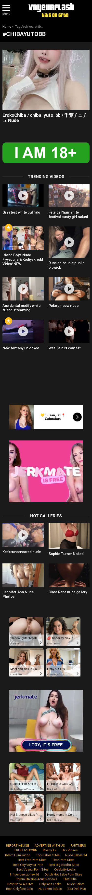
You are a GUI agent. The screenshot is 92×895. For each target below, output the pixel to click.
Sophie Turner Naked (66, 554)
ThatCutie (70, 879)
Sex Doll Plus (76, 889)
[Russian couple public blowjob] (69, 242)
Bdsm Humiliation (17, 855)
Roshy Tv (49, 850)
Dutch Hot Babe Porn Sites (63, 874)
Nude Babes (76, 884)
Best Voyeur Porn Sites (32, 869)
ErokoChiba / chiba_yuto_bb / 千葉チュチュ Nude (44, 117)
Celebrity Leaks (65, 869)
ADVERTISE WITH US (50, 845)
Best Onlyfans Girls (19, 889)
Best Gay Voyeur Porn (28, 865)
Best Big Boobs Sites (64, 865)
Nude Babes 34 (76, 855)
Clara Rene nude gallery (68, 592)
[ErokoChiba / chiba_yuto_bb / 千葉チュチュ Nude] (46, 80)
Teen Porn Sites (63, 860)
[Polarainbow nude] (69, 288)
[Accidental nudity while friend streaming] (23, 288)
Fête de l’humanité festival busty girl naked (68, 214)
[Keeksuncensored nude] (23, 534)
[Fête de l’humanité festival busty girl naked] (69, 195)
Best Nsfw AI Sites (20, 884)
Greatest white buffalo (21, 212)
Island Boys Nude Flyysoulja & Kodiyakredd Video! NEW (22, 259)
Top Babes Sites (48, 855)
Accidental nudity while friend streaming (21, 307)
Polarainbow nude (64, 305)
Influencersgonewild (24, 874)
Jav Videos (70, 850)
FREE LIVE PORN (25, 850)
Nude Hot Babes (50, 889)
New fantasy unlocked (20, 348)
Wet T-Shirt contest (65, 348)
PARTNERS (78, 845)
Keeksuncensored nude (21, 552)
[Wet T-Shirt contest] (69, 331)
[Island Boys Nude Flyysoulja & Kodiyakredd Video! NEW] (23, 238)
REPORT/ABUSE (17, 845)
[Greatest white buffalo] (23, 195)
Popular (8, 227)
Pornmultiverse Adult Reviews (36, 879)
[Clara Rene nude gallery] (69, 575)
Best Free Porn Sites (32, 860)
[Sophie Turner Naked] (69, 536)
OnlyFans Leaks (50, 884)
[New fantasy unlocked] (23, 331)
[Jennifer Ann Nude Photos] (23, 575)
